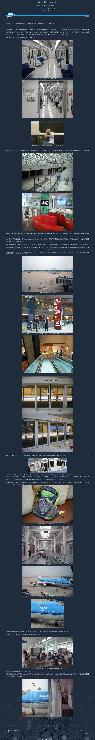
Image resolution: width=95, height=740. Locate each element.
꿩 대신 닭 (11, 731)
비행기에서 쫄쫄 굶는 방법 (14, 730)
